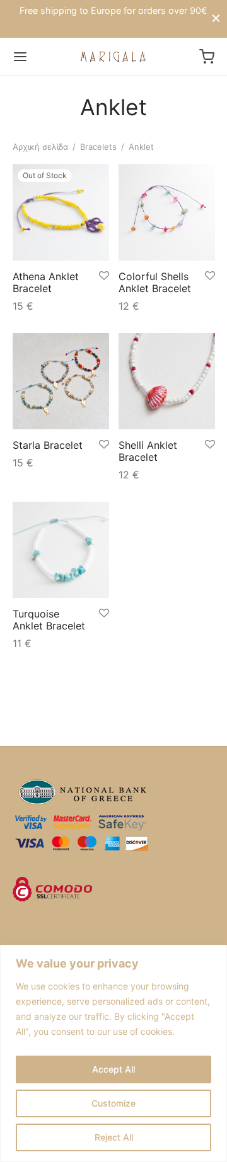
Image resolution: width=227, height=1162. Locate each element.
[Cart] (206, 56)
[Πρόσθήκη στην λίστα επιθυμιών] (104, 275)
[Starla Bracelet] (61, 381)
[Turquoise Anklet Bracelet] (61, 550)
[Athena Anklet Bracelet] (61, 212)
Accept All (113, 1069)
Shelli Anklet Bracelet (148, 450)
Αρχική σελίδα (40, 147)
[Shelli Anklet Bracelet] (167, 381)
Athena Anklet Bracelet (46, 281)
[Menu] (20, 56)
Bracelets (98, 147)
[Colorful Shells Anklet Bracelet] (167, 212)
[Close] (216, 18)
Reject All (114, 1137)
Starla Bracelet (48, 444)
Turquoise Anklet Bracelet (49, 619)
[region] (113, 1053)
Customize (113, 1103)
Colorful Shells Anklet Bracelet (155, 281)
